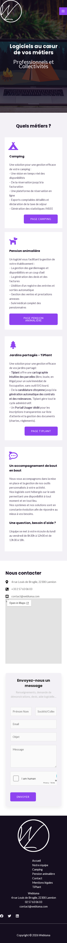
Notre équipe (40, 865)
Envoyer (23, 796)
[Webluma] (11, 11)
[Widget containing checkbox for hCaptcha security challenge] (33, 778)
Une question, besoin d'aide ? (32, 523)
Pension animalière (43, 873)
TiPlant (36, 887)
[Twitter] (9, 916)
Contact (37, 878)
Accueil (36, 860)
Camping (37, 869)
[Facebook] (1, 916)
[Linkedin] (17, 916)
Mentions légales (42, 882)
